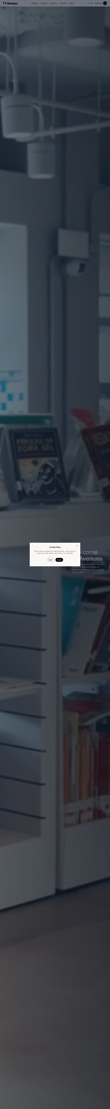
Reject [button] (51, 560)
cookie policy (69, 553)
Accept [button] (59, 560)
